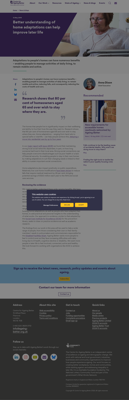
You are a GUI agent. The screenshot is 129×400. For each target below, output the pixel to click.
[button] (50, 205)
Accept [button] (81, 205)
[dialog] (64, 200)
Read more (66, 200)
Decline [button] (67, 205)
